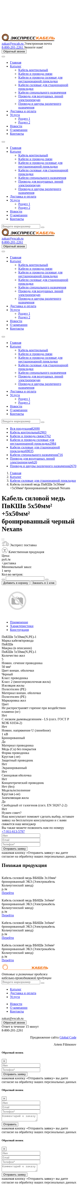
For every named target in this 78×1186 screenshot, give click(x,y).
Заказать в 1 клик (43, 582)
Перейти (8, 893)
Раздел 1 (24, 118)
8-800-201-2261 (13, 47)
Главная (15, 62)
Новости (16, 126)
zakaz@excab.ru (13, 43)
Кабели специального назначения (42, 92)
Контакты (17, 133)
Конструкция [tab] (19, 629)
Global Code (67, 1037)
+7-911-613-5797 (13, 831)
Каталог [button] (15, 151)
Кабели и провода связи (35, 74)
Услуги (15, 115)
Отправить (10, 1124)
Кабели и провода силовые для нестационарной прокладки (40, 79)
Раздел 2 (24, 122)
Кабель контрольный (33, 70)
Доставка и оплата (23, 111)
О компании (18, 130)
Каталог (15, 66)
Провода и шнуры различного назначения (43, 466)
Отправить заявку (14, 848)
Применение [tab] (19, 622)
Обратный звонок (14, 51)
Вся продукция (25, 428)
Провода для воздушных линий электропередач (32, 460)
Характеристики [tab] (21, 626)
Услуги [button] (15, 200)
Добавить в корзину (15, 582)
